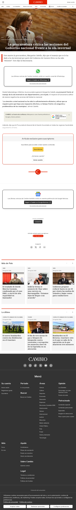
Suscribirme (38, 149)
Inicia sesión (38, 160)
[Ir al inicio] (38, 2)
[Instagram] (30, 365)
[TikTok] (35, 365)
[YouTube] (46, 365)
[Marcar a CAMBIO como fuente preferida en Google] (58, 116)
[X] (40, 365)
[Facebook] (25, 365)
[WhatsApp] (51, 365)
